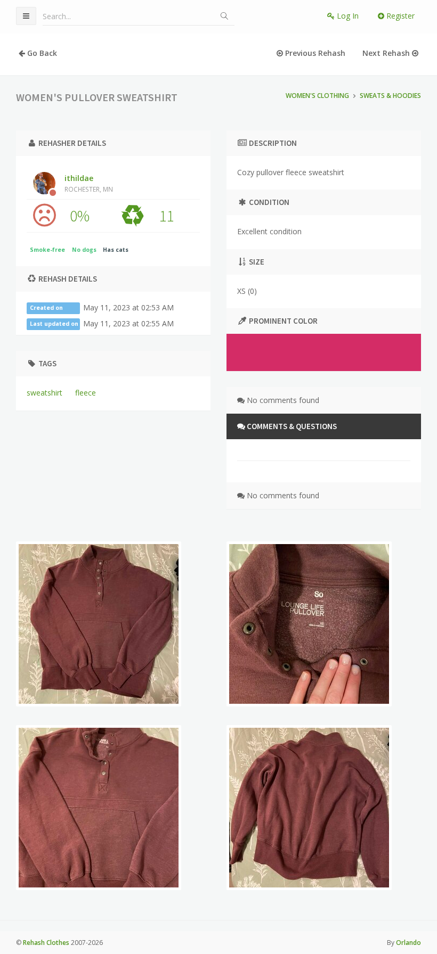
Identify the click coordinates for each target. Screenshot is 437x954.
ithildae (88, 183)
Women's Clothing (317, 95)
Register (399, 16)
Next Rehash (387, 53)
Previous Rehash (314, 53)
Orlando (408, 942)
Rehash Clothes (46, 942)
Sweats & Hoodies (390, 95)
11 (166, 215)
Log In (347, 16)
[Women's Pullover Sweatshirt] (98, 623)
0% (80, 215)
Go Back (41, 53)
